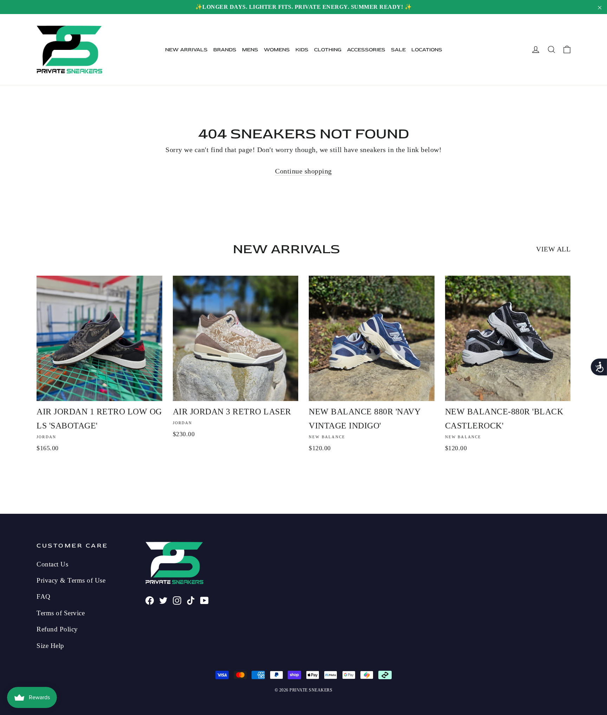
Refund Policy (57, 629)
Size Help (50, 645)
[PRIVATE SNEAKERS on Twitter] (163, 599)
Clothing (327, 49)
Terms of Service (61, 613)
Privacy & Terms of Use (71, 580)
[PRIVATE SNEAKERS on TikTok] (191, 599)
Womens (277, 49)
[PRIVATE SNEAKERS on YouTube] (204, 599)
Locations (426, 49)
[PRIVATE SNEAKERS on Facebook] (149, 599)
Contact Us (52, 564)
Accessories (366, 49)
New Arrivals (186, 49)
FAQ (44, 596)
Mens (250, 49)
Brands (224, 49)
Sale (398, 49)
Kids (301, 49)
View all (553, 249)
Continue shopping (303, 171)
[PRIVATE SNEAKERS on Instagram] (177, 599)
